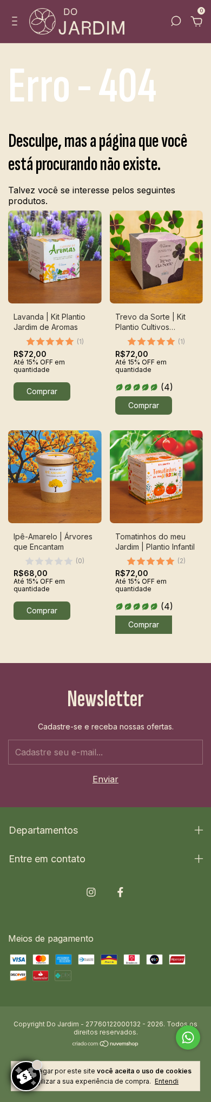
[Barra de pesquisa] (176, 22)
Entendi (167, 1081)
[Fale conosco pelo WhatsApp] (188, 1037)
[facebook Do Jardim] (120, 892)
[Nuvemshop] (106, 1044)
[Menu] (16, 22)
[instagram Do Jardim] (91, 892)
